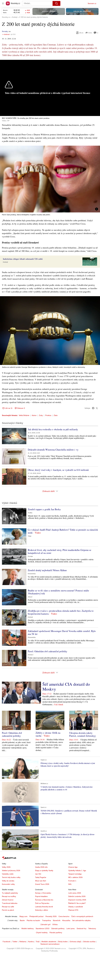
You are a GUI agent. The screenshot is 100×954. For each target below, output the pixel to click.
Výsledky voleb (7, 874)
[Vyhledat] (56, 3)
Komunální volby (8, 884)
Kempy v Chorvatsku (43, 893)
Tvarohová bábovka (9, 903)
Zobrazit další (48, 491)
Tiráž (38, 942)
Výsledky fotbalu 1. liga (77, 870)
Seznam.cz (92, 3)
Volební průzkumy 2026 (11, 870)
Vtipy (29, 536)
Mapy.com (23, 916)
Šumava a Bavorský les (44, 900)
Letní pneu (70, 928)
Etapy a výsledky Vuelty (44, 870)
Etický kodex (63, 942)
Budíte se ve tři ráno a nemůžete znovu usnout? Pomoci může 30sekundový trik (58, 592)
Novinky (5, 31)
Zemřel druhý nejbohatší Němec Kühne (47, 570)
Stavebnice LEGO (42, 928)
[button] (50, 179)
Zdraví (30, 597)
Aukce (34, 415)
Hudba (30, 513)
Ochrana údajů (75, 942)
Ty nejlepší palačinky (10, 893)
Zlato (56, 415)
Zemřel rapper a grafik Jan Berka (44, 509)
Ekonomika (32, 574)
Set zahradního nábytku (81, 920)
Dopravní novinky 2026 (77, 900)
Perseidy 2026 (51, 916)
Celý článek (58, 704)
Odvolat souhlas (89, 942)
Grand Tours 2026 (42, 884)
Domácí (30, 655)
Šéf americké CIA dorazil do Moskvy (66, 686)
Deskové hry (81, 928)
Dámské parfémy (58, 928)
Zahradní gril (45, 924)
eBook (81, 32)
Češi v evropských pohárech (82, 916)
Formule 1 (72, 881)
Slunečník (56, 920)
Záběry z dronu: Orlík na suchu (48, 734)
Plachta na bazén (33, 920)
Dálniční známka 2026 (76, 896)
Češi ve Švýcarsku (42, 903)
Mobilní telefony (27, 928)
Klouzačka (66, 920)
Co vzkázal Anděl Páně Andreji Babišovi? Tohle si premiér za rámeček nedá (63, 531)
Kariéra (31, 942)
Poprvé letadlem (41, 896)
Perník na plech (8, 910)
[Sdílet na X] (97, 408)
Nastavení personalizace (50, 944)
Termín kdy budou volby (11, 877)
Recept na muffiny (9, 896)
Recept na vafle (8, 907)
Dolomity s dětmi (41, 910)
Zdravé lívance (7, 900)
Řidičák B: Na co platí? (77, 903)
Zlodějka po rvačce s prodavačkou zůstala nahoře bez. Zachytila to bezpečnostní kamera (61, 612)
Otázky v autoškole (75, 907)
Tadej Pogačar (40, 877)
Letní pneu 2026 (74, 893)
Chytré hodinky (42, 932)
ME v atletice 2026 (75, 877)
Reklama (22, 942)
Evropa (30, 556)
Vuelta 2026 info (41, 867)
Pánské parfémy (56, 932)
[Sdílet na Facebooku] (93, 408)
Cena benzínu (64, 916)
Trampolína (46, 920)
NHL (70, 884)
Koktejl (5, 262)
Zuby (41, 415)
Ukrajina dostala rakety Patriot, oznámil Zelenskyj (82, 734)
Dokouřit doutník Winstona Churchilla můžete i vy (53, 449)
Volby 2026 (6, 867)
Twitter (14, 942)
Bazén (22, 920)
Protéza (48, 415)
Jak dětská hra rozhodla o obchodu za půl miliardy (53, 429)
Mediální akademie (48, 942)
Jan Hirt (38, 874)
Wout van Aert (40, 881)
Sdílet (90, 32)
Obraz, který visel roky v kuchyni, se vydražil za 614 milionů (58, 470)
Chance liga (72, 867)
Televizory (92, 928)
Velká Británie (24, 415)
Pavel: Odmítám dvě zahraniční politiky (47, 651)
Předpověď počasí (36, 916)
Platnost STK (73, 910)
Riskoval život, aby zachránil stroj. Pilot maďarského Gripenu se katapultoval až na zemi (59, 551)
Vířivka (55, 924)
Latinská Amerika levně (44, 907)
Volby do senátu (8, 881)
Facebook (6, 942)
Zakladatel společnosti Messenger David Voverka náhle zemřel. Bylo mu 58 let (62, 632)
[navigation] (3, 3)
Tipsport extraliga (75, 874)
